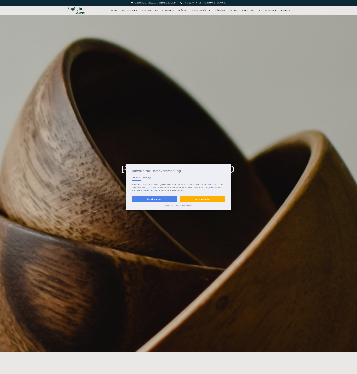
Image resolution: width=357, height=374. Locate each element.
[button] (154, 199)
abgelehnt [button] (210, 187)
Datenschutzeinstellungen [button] (147, 190)
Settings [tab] (147, 177)
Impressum (169, 205)
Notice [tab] (136, 177)
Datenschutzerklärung (183, 205)
